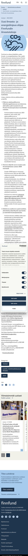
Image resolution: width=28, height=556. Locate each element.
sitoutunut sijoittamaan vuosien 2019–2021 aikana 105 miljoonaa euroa (14, 196)
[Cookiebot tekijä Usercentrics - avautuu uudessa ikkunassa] (19, 246)
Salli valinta (14, 303)
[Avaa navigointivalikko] (26, 2)
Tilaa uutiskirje (8, 489)
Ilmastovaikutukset (8, 353)
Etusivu (3, 7)
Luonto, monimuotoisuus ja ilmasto (12, 370)
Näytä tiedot (19, 293)
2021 (4, 376)
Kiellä (14, 308)
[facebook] (6, 385)
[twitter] (10, 385)
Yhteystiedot (5, 536)
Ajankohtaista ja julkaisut (14, 7)
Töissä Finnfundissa (7, 546)
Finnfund (3, 529)
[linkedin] (2, 385)
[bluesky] (13, 385)
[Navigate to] (2, 517)
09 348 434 (8, 512)
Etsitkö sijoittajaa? (6, 543)
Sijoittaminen (5, 521)
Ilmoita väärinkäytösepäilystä (10, 550)
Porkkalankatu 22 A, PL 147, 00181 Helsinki (15, 510)
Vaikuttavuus (5, 525)
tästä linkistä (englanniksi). (8, 334)
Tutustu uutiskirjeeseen (9, 494)
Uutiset (5, 9)
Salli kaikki (14, 298)
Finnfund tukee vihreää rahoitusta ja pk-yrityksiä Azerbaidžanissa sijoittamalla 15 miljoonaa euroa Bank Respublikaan (11, 428)
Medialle (3, 539)
